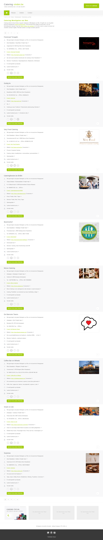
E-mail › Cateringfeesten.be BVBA (15, 190)
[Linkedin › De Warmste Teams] (14, 350)
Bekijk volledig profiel (15, 77)
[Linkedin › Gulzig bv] (14, 119)
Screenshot (28, 54)
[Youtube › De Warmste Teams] (18, 350)
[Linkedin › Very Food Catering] (14, 165)
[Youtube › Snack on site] (18, 443)
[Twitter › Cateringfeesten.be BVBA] (8, 211)
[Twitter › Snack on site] (8, 443)
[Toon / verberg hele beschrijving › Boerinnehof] (31, 243)
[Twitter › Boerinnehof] (8, 258)
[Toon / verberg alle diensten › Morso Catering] (31, 292)
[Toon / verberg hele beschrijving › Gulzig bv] (31, 104)
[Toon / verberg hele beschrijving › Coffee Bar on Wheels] (31, 381)
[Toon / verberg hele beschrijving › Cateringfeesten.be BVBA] (31, 196)
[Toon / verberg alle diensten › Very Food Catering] (31, 153)
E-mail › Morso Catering (12, 283)
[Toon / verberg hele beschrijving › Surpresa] (31, 474)
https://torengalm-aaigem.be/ (18, 54)
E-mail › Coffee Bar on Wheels (14, 375)
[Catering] (6, 12)
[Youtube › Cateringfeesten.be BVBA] (18, 211)
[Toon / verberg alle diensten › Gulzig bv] (31, 107)
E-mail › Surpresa (11, 468)
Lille (14, 320)
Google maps (25, 42)
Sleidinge (18, 227)
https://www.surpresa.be (16, 471)
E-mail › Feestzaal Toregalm (13, 52)
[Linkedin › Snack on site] (14, 443)
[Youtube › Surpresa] (18, 489)
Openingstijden (11, 156)
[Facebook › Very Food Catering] (11, 165)
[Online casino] (17, 513)
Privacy (54, 536)
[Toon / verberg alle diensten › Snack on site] (31, 430)
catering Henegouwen (20, 24)
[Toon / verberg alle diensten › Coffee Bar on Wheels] (31, 384)
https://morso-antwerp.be (17, 286)
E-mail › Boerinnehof (11, 236)
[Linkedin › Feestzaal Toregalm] (14, 73)
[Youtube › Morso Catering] (18, 304)
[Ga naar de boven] (97, 77)
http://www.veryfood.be (16, 147)
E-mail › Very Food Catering (13, 144)
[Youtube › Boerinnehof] (18, 258)
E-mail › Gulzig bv (11, 98)
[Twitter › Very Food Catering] (8, 165)
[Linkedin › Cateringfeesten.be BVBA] (14, 211)
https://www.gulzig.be (16, 101)
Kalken (17, 459)
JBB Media (50, 536)
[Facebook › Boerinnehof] (11, 258)
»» (17, 33)
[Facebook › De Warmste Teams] (11, 350)
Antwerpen (9, 274)
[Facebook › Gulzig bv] (11, 119)
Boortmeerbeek (19, 181)
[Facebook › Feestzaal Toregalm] (11, 73)
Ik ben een (91, 5)
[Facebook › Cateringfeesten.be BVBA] (11, 211)
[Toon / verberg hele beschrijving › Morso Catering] (31, 289)
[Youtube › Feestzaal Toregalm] (18, 73)
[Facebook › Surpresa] (11, 489)
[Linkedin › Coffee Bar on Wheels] (14, 396)
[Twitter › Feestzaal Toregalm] (8, 73)
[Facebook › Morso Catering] (11, 304)
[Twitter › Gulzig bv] (8, 119)
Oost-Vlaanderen (11, 42)
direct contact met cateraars (27, 26)
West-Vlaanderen (11, 366)
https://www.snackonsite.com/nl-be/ (19, 424)
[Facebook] (51, 532)
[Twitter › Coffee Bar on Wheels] (8, 396)
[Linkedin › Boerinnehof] (14, 258)
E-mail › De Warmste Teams (13, 329)
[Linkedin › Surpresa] (14, 489)
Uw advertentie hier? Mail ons (39, 512)
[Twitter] (48, 532)
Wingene (18, 366)
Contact (30, 12)
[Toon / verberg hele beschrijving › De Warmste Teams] (31, 335)
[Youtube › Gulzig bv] (18, 119)
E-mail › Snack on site (12, 421)
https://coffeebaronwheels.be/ (18, 378)
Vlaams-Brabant (10, 181)
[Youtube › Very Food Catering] (18, 165)
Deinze (17, 135)
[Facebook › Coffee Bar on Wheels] (11, 396)
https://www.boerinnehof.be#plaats (19, 239)
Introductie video (24, 113)
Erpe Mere (18, 42)
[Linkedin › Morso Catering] (14, 304)
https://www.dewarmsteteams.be (18, 332)
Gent (17, 89)
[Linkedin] (54, 532)
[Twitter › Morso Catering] (8, 304)
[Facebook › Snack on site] (11, 443)
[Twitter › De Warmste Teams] (8, 350)
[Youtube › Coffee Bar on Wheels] (18, 396)
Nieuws (13, 12)
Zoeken (21, 12)
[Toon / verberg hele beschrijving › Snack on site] (31, 428)
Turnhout (15, 412)
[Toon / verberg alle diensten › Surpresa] (31, 477)
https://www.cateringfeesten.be (18, 193)
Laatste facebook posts (13, 66)
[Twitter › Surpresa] (8, 489)
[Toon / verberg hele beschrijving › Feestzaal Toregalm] (31, 58)
